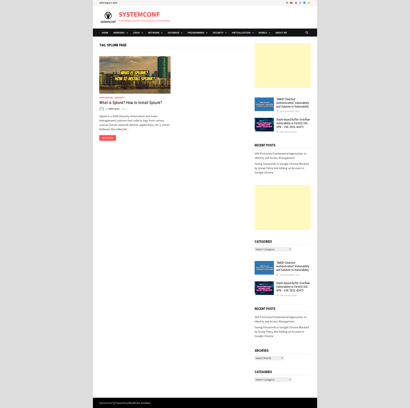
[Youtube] (291, 2)
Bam (147, 402)
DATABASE (173, 32)
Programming (196, 32)
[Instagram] (301, 2)
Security (218, 32)
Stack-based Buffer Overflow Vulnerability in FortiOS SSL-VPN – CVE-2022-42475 (293, 123)
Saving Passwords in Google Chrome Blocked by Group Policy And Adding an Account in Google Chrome (282, 168)
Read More (107, 138)
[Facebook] (287, 2)
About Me (281, 32)
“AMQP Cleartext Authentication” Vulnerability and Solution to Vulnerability (292, 102)
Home (105, 32)
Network (153, 32)
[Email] (309, 2)
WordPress (134, 402)
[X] (296, 2)
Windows (119, 32)
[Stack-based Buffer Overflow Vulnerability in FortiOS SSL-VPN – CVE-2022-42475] (264, 120)
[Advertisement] (283, 65)
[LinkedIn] (305, 2)
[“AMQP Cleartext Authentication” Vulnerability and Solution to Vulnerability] (264, 99)
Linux (136, 32)
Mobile (263, 32)
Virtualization (241, 32)
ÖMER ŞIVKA (114, 108)
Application (106, 97)
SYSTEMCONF (139, 14)
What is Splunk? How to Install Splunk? (130, 102)
